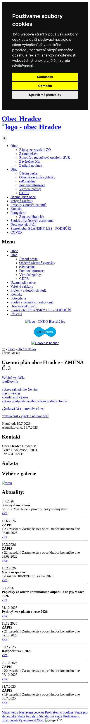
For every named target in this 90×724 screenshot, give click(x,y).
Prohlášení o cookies (59, 712)
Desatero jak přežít (23, 224)
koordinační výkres (15, 397)
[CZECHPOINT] (45, 335)
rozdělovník (10, 381)
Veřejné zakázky (21, 201)
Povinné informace (32, 185)
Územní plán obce (23, 197)
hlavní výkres (11, 393)
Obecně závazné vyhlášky (37, 177)
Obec (14, 146)
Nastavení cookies (31, 712)
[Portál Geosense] (45, 343)
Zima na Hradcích (31, 216)
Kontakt (16, 209)
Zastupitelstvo (28, 153)
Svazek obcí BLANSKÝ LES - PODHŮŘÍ (40, 228)
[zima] (7, 483)
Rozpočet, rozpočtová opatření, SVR (44, 157)
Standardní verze (50, 716)
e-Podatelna (27, 181)
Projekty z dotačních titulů (28, 205)
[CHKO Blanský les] (45, 321)
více (4, 513)
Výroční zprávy (30, 189)
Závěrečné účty (29, 161)
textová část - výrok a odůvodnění (25, 416)
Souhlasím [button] (45, 77)
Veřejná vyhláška (13, 377)
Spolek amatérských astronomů (32, 220)
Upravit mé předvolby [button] (45, 95)
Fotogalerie (18, 213)
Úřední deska (28, 173)
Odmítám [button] (45, 86)
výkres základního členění (20, 389)
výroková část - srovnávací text (23, 408)
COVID (16, 232)
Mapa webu (10, 712)
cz (3, 349)
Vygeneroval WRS (32, 720)
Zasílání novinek (30, 165)
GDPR (24, 193)
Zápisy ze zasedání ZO (35, 149)
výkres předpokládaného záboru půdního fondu (34, 401)
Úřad (13, 169)
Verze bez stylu (27, 716)
